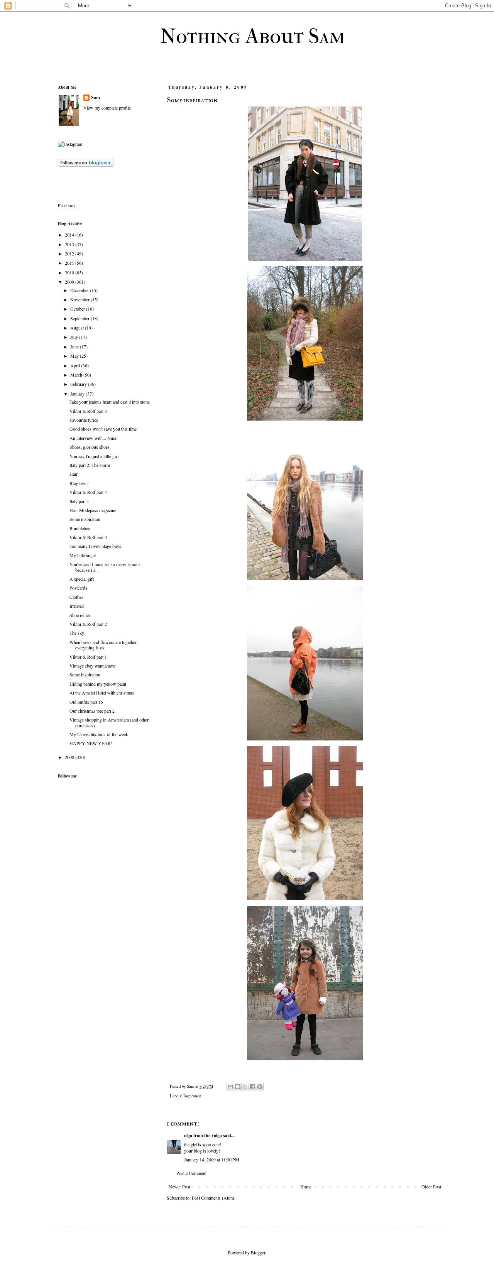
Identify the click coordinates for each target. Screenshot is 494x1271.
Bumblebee (79, 528)
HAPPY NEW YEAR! (90, 743)
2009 (70, 282)
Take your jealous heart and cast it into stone (109, 402)
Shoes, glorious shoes (89, 447)
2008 (70, 757)
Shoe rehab (79, 615)
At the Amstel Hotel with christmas (101, 693)
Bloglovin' (78, 483)
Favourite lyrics (83, 420)
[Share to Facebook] (252, 1086)
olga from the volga (203, 1135)
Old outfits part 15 (86, 702)
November (80, 299)
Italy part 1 (79, 501)
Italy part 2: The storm (89, 465)
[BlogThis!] (238, 1086)
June (75, 346)
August (77, 328)
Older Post (431, 1186)
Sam (95, 98)
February (79, 384)
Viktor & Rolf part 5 (88, 411)
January (78, 393)
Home (305, 1186)
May (75, 356)
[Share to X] (245, 1086)
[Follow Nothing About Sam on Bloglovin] (85, 165)
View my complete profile (107, 108)
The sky (76, 633)
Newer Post (179, 1186)
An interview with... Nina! (93, 438)
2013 (70, 244)
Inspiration (192, 1096)
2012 (70, 253)
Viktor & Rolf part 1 (88, 657)
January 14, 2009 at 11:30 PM (211, 1159)
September (80, 318)
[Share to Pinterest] (260, 1086)
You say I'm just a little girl (93, 456)
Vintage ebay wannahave (92, 666)
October (78, 309)
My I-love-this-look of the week (98, 734)
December (80, 290)
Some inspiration (84, 519)
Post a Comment (191, 1173)
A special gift (81, 579)
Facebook (67, 205)
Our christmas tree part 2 (92, 711)
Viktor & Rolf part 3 (88, 537)
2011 (70, 263)
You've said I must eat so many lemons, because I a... (105, 567)
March (76, 375)
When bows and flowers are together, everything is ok (103, 645)
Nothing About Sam (252, 36)
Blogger (258, 1252)
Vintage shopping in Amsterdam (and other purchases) (109, 722)
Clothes (76, 597)
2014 (70, 235)
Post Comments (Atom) (213, 1198)
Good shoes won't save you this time (103, 429)
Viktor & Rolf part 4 (88, 492)
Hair (73, 474)
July (74, 337)
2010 (70, 272)
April (75, 365)
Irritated (76, 606)
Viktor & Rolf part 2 (88, 624)
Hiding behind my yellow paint (97, 684)
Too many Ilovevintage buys (95, 546)
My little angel (82, 555)
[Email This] (230, 1086)
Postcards (78, 588)
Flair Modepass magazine (92, 510)
